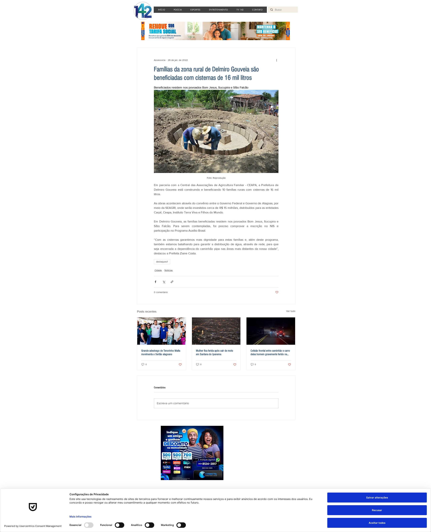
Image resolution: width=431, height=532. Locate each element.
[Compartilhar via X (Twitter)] (163, 281)
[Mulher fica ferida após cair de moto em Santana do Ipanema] (216, 331)
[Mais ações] (276, 60)
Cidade (158, 270)
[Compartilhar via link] (172, 281)
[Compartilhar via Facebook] (155, 281)
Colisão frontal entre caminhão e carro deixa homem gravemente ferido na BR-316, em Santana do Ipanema (270, 352)
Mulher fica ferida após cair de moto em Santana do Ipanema (214, 352)
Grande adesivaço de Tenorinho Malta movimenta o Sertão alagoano (160, 352)
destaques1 (162, 261)
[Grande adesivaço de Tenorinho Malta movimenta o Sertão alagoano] (161, 331)
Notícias (168, 270)
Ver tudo (290, 311)
